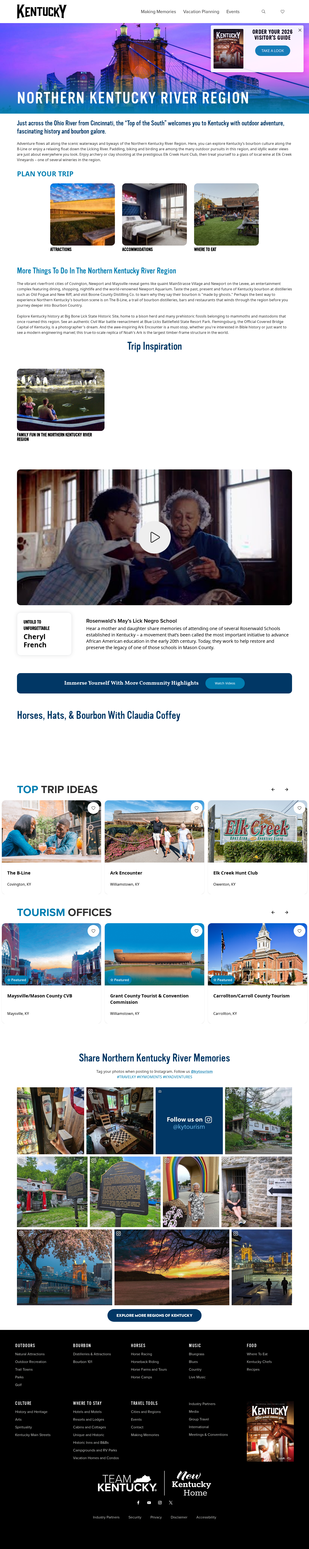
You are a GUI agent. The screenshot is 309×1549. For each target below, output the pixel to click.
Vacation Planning (201, 11)
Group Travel (199, 1419)
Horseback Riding (145, 1361)
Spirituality (24, 1427)
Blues (193, 1361)
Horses (138, 1345)
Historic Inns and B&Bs (91, 1442)
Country (195, 1369)
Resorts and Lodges (88, 1419)
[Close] (300, 30)
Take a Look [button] (272, 50)
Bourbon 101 (82, 1361)
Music (195, 1345)
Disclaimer (179, 1517)
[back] (273, 789)
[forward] (286, 789)
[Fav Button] (93, 808)
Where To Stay (87, 1403)
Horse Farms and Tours (149, 1369)
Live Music (197, 1377)
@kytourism (202, 1071)
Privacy (156, 1517)
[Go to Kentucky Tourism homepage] (42, 12)
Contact (137, 1427)
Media (194, 1411)
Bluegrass (196, 1354)
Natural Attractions (30, 1354)
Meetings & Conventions (208, 1434)
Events (233, 11)
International (199, 1426)
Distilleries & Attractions (92, 1354)
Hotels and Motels (87, 1411)
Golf (18, 1384)
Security (134, 1517)
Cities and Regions (146, 1411)
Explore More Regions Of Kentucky (154, 1315)
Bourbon (82, 1345)
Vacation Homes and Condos (96, 1458)
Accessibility (206, 1517)
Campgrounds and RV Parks (95, 1450)
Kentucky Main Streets (32, 1434)
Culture (23, 1403)
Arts (18, 1419)
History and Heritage (31, 1411)
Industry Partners (202, 1403)
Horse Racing (141, 1354)
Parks (19, 1377)
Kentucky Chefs (259, 1361)
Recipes (253, 1369)
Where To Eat (257, 1354)
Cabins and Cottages (89, 1427)
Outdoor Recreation (30, 1361)
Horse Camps (141, 1377)
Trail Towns (24, 1369)
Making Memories (158, 11)
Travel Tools (144, 1403)
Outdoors (25, 1345)
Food (252, 1345)
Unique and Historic (88, 1434)
